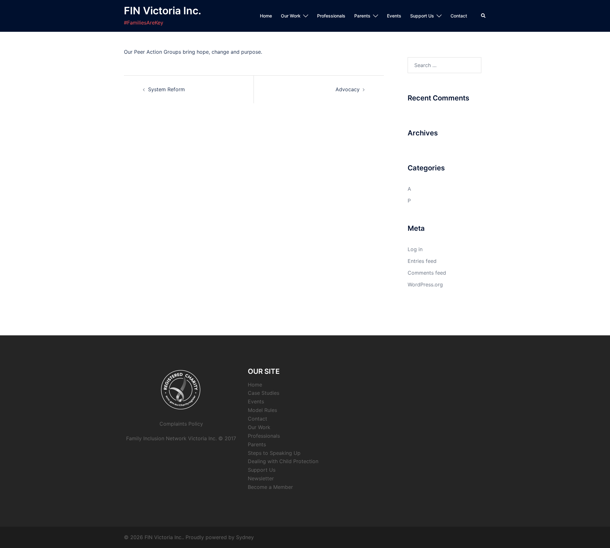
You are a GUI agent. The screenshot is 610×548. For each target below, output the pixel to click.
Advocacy (348, 89)
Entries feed (422, 261)
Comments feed (427, 273)
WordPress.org (425, 284)
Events (394, 15)
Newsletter (261, 478)
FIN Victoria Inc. (162, 10)
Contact (459, 15)
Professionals (331, 15)
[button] (483, 15)
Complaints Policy (181, 424)
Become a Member (270, 487)
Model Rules (262, 410)
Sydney (245, 537)
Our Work (291, 15)
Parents (362, 15)
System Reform (166, 89)
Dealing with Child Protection (283, 461)
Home (266, 15)
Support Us (422, 15)
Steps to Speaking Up (274, 453)
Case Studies (263, 393)
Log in (415, 249)
